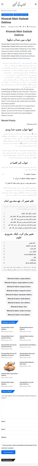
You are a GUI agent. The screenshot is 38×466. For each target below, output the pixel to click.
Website (3, 437)
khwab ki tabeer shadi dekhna (19, 299)
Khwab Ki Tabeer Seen (20, 14)
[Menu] (2, 5)
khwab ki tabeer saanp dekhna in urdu (19, 282)
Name (3, 421)
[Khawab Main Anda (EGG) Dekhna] (9, 366)
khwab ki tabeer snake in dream (19, 311)
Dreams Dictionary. (24, 58)
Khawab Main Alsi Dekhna (28, 345)
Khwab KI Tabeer (12, 10)
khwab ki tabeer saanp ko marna (19, 291)
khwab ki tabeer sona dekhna (19, 315)
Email (3, 429)
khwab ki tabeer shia (19, 307)
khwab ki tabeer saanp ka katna (19, 287)
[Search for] (36, 5)
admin (4, 26)
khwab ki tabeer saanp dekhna (19, 278)
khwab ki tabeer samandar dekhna (19, 295)
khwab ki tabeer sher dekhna (19, 303)
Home (4, 10)
